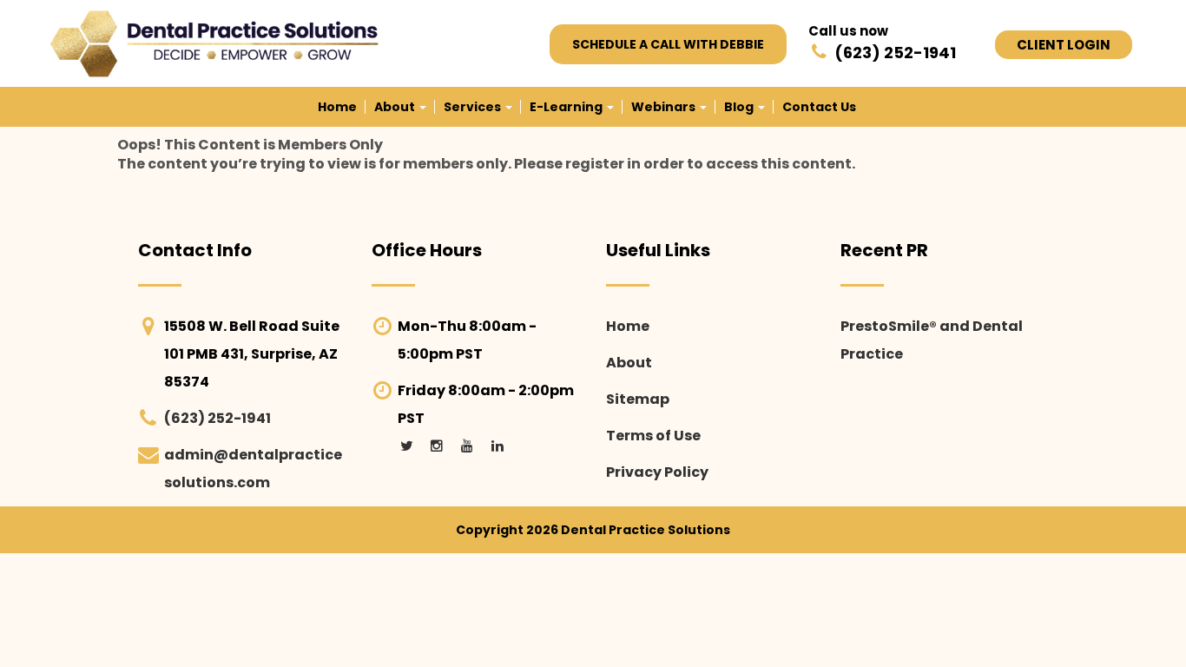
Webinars (664, 107)
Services (474, 107)
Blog (740, 107)
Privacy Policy (657, 472)
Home (337, 107)
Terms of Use (653, 436)
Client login (1063, 45)
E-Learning (567, 107)
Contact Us (819, 107)
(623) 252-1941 (217, 418)
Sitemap (637, 399)
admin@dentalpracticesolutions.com (253, 468)
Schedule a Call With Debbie (668, 44)
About (396, 107)
